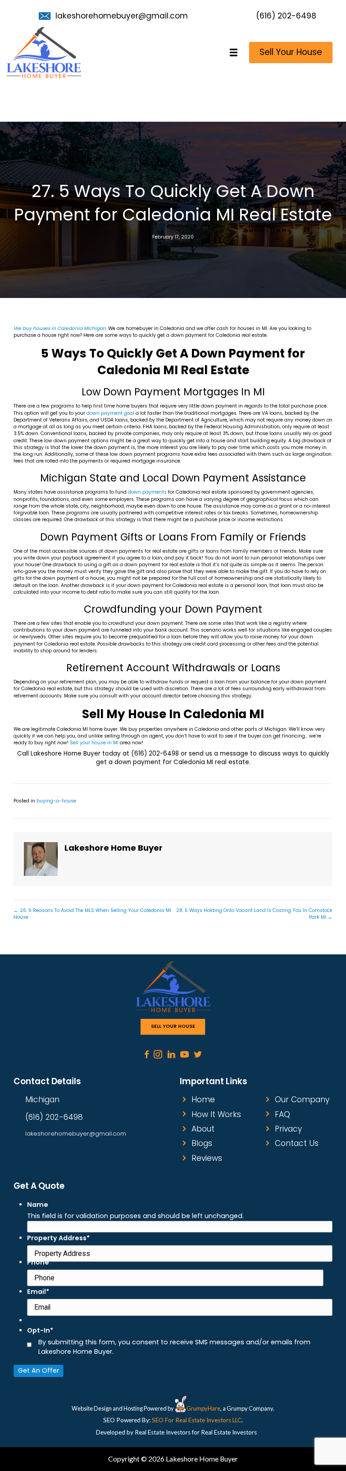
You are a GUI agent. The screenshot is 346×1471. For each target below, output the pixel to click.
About (202, 1128)
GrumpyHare (203, 1408)
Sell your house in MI (94, 742)
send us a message (218, 753)
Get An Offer (38, 1370)
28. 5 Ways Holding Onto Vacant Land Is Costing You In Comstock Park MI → (254, 914)
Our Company (302, 1099)
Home (203, 1099)
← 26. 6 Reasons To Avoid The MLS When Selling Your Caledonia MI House (92, 914)
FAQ (282, 1114)
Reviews (206, 1158)
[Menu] (233, 52)
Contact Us (297, 1143)
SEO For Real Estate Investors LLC (196, 1420)
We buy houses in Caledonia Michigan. (60, 328)
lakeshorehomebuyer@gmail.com (121, 15)
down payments (147, 492)
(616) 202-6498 (286, 15)
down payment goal (110, 413)
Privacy (288, 1128)
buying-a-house (56, 800)
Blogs (201, 1143)
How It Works (216, 1114)
